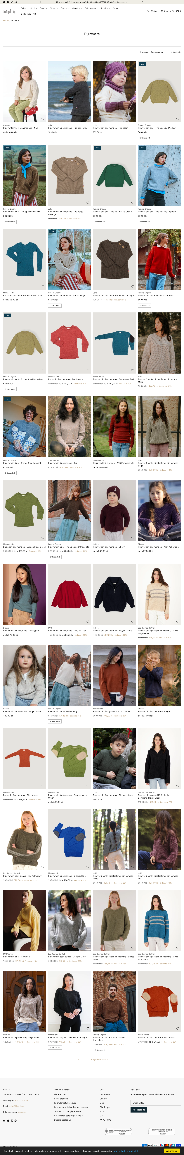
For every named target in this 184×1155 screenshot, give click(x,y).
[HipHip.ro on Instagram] (12, 2)
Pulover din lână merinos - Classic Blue (67, 876)
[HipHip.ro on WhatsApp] (16, 2)
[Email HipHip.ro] (4, 2)
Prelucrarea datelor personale (68, 1115)
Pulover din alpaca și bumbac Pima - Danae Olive (113, 958)
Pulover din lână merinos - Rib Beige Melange (65, 213)
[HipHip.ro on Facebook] (8, 2)
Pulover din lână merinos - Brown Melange (113, 295)
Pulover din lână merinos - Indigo (154, 711)
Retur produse (61, 1098)
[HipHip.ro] (10, 11)
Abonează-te (139, 1109)
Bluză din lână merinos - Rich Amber (20, 795)
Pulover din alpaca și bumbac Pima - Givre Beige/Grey (158, 632)
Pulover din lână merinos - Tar (62, 463)
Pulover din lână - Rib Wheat (16, 956)
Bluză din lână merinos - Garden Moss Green (24, 547)
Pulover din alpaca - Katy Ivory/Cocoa (21, 1037)
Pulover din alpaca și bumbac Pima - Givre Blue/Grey (158, 958)
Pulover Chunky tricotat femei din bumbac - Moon (159, 380)
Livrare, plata (60, 1094)
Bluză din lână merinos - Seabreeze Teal (22, 295)
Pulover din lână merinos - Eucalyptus (21, 630)
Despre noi (105, 1094)
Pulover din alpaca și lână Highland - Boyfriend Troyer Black (155, 796)
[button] (24, 8)
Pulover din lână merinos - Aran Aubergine (158, 547)
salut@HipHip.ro (16, 1106)
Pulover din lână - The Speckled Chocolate (68, 547)
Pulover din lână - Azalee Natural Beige (67, 295)
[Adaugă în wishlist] (43, 119)
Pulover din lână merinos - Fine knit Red (67, 630)
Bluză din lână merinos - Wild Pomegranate (113, 463)
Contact (103, 1098)
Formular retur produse (65, 1103)
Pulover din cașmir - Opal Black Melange (67, 1037)
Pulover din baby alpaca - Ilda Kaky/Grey (22, 876)
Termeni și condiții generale (67, 1111)
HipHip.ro (13, 1146)
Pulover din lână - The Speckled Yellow (157, 128)
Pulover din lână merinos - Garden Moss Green (67, 796)
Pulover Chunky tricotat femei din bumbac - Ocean (114, 877)
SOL (102, 1115)
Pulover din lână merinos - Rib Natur (110, 128)
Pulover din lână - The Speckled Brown (22, 211)
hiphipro (22, 1112)
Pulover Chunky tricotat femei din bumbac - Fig (159, 877)
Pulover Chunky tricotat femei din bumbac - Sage (159, 464)
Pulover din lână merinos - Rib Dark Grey (67, 128)
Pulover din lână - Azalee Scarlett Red (156, 295)
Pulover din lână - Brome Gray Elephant (22, 463)
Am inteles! (172, 1150)
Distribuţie (105, 1107)
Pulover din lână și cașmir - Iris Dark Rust (112, 711)
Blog (102, 1103)
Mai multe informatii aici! (126, 1151)
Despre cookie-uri (63, 1120)
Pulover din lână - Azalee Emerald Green (112, 211)
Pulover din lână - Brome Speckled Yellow (23, 379)
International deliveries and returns (71, 1107)
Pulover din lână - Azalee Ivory (62, 711)
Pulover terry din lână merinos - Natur (21, 128)
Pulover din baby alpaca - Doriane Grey (67, 956)
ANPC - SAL (105, 1120)
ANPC (102, 1111)
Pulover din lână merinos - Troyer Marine (112, 630)
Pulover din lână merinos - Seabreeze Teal (113, 379)
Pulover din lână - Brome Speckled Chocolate (109, 1038)
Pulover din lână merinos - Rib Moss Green (113, 795)
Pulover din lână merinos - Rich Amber (156, 1037)
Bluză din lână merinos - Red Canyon (65, 379)
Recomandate (157, 52)
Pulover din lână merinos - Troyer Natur (22, 711)
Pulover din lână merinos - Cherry (109, 547)
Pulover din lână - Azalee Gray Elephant (157, 211)
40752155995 (21, 1100)
